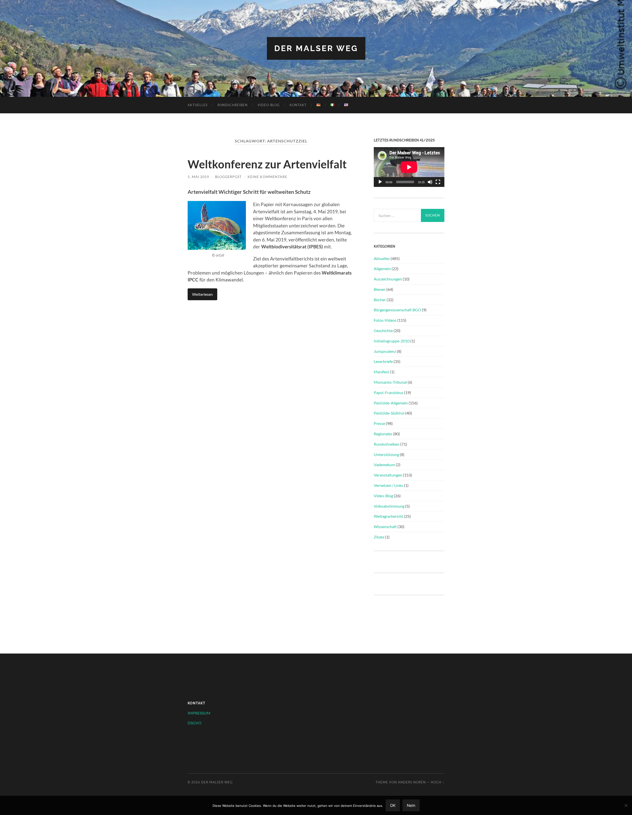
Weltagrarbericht (388, 516)
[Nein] (625, 805)
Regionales (383, 433)
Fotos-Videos (385, 320)
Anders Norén (412, 782)
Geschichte (383, 330)
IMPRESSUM (199, 713)
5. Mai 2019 (198, 177)
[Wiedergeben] (380, 181)
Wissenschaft (385, 526)
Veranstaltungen (388, 475)
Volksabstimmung (389, 506)
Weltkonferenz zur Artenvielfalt (267, 164)
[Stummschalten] (430, 181)
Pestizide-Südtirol (389, 413)
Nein (411, 805)
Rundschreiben (232, 105)
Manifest (381, 371)
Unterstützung (386, 454)
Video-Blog (268, 105)
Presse (379, 423)
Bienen (380, 289)
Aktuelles (198, 105)
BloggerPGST (228, 177)
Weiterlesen (202, 294)
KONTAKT (298, 105)
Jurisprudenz (385, 351)
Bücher (380, 299)
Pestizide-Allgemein (391, 402)
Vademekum (384, 464)
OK (392, 805)
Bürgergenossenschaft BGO (397, 309)
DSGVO (194, 722)
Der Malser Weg (316, 48)
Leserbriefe (383, 361)
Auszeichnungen (388, 279)
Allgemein (382, 268)
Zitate (379, 537)
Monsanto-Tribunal (390, 382)
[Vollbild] (437, 181)
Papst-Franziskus (388, 392)
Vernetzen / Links (388, 485)
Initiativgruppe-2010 (392, 340)
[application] (409, 167)
